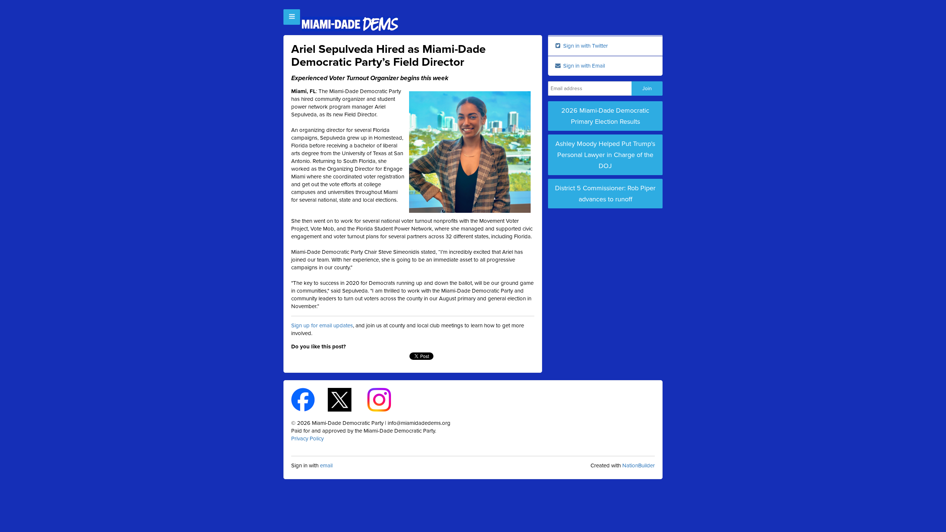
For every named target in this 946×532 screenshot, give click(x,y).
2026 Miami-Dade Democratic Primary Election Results (605, 116)
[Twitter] (346, 399)
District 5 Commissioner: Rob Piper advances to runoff (605, 193)
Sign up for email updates (322, 325)
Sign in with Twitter (585, 45)
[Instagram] (385, 399)
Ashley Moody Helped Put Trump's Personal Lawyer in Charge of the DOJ (605, 155)
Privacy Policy (307, 438)
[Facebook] (309, 399)
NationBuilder (638, 465)
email (326, 465)
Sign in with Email (583, 65)
